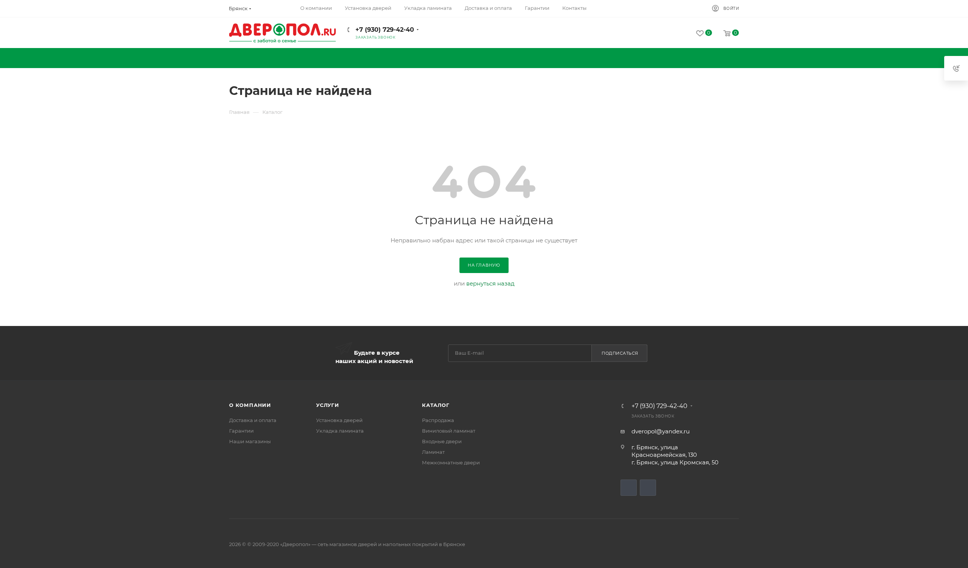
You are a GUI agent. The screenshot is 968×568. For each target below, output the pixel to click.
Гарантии (241, 431)
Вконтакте (629, 488)
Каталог (436, 405)
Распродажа (438, 420)
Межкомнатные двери (451, 462)
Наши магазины (250, 441)
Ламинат (433, 452)
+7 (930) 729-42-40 (384, 29)
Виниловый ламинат (448, 431)
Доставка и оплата (252, 420)
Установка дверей (339, 420)
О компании (250, 405)
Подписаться (620, 353)
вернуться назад (490, 283)
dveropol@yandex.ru (660, 431)
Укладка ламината (340, 431)
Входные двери (442, 441)
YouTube (648, 488)
